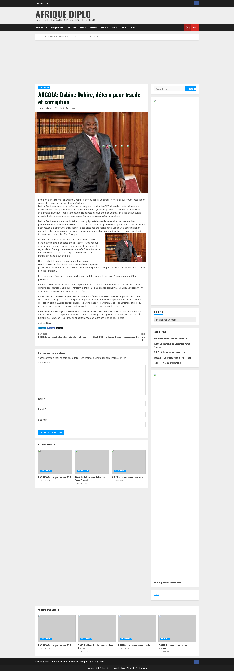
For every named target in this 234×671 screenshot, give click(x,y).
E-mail (42, 409)
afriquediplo (45, 108)
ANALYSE (93, 27)
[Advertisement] (117, 62)
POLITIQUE (71, 27)
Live (194, 27)
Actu (133, 27)
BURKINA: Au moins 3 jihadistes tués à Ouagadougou (62, 335)
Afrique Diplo (63, 13)
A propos (100, 661)
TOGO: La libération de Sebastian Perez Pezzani (92, 462)
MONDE (83, 27)
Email (156, 594)
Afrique (42, 323)
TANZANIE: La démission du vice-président (173, 357)
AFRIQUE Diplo (57, 27)
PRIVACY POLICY (59, 661)
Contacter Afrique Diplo (81, 661)
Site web (42, 419)
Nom (41, 398)
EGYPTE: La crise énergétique (167, 363)
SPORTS (104, 27)
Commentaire (46, 362)
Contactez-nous (119, 27)
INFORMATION (41, 27)
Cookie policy (42, 661)
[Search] (180, 27)
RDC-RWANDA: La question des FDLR (55, 462)
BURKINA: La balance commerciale (169, 352)
